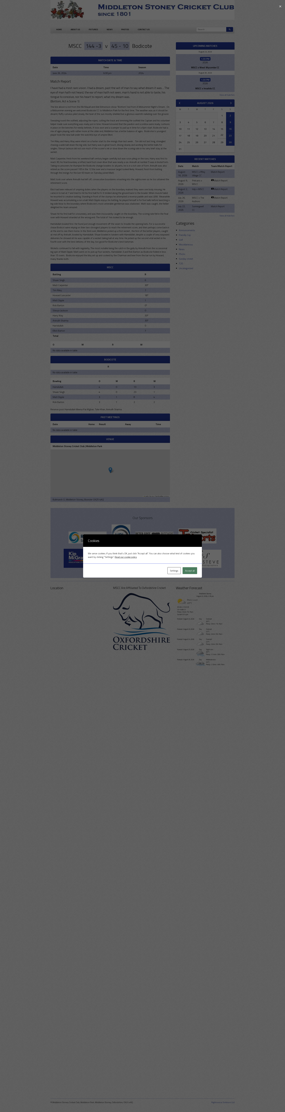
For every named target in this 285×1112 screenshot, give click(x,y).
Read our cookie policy (126, 557)
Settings (174, 570)
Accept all (190, 570)
